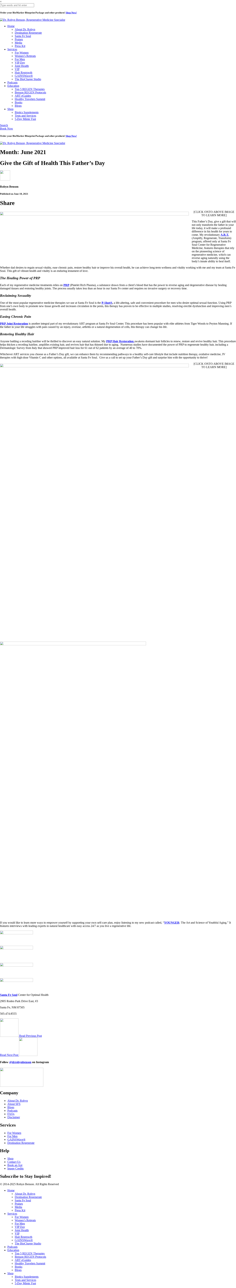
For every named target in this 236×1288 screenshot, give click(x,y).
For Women (22, 52)
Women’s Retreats (25, 56)
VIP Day (20, 62)
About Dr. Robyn (25, 29)
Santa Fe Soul (23, 36)
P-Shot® (107, 302)
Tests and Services (25, 115)
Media (18, 42)
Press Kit (20, 46)
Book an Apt (14, 1165)
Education (13, 85)
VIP (17, 69)
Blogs (18, 105)
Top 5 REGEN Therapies (30, 89)
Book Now (6, 128)
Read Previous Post (30, 1035)
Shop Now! (71, 12)
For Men (20, 59)
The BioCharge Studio (28, 79)
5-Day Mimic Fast (25, 119)
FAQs (10, 1113)
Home (11, 26)
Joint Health (22, 65)
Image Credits (15, 1168)
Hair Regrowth (23, 72)
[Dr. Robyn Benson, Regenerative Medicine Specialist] (32, 19)
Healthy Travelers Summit (30, 99)
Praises (19, 39)
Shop (10, 109)
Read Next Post (9, 1054)
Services (12, 49)
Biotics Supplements (27, 112)
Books (18, 102)
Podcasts (12, 82)
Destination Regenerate (28, 32)
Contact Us (13, 1161)
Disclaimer (13, 1117)
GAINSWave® (24, 75)
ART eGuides (23, 95)
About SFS (13, 1104)
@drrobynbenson (20, 1062)
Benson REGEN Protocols (30, 92)
